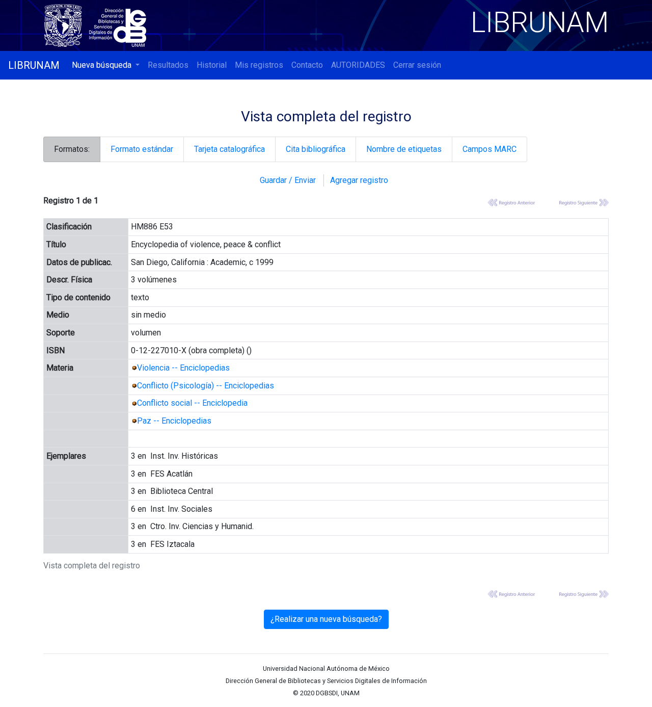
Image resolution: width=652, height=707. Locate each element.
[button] (106, 65)
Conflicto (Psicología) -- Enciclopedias (205, 385)
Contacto (307, 65)
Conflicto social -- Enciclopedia (192, 403)
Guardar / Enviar (288, 180)
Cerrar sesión (417, 65)
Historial (212, 65)
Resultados (168, 65)
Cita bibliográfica (315, 149)
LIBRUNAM (34, 65)
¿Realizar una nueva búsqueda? (326, 619)
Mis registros (259, 65)
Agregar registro (359, 180)
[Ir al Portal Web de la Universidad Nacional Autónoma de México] (65, 24)
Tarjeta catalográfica (229, 149)
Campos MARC (490, 149)
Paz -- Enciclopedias (174, 421)
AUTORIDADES (358, 65)
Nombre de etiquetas (404, 149)
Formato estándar (142, 149)
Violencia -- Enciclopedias (183, 368)
